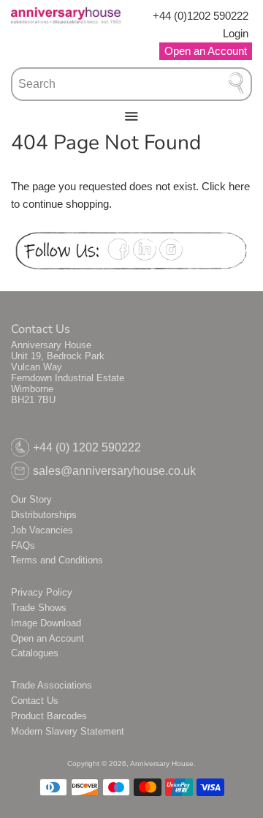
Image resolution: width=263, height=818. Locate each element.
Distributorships (44, 514)
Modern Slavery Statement (67, 731)
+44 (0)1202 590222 (200, 16)
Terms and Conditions (57, 560)
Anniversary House (162, 763)
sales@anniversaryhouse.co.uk (114, 471)
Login (235, 33)
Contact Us (34, 700)
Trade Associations (51, 685)
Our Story (31, 499)
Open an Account (47, 638)
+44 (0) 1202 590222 (87, 447)
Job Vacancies (42, 530)
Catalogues (34, 653)
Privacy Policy (41, 592)
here (239, 186)
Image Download (46, 623)
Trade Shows (38, 607)
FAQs (23, 545)
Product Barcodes (49, 715)
